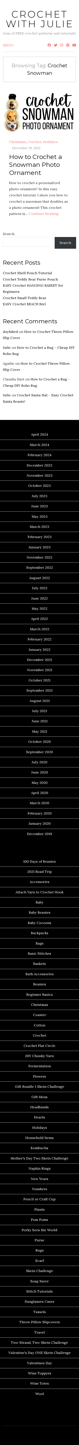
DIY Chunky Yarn (39, 1056)
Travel (39, 1332)
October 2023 (39, 485)
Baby (40, 902)
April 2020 (39, 793)
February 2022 (39, 639)
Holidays (50, 142)
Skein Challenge (39, 1271)
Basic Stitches (39, 953)
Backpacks (39, 933)
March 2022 (39, 629)
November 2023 (40, 475)
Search (8, 234)
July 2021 (39, 711)
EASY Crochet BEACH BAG (24, 304)
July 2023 (39, 496)
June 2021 (40, 721)
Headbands (39, 1107)
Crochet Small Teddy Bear (24, 298)
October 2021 (39, 680)
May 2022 (39, 608)
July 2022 (39, 588)
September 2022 (39, 567)
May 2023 (40, 516)
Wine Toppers (39, 1373)
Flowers (39, 1076)
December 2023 (39, 465)
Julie (7, 347)
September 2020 (39, 752)
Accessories (39, 882)
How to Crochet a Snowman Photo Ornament (35, 164)
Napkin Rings (40, 1168)
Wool (39, 1394)
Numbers (39, 1189)
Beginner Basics (39, 994)
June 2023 (39, 506)
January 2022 (39, 649)
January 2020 (40, 823)
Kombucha (39, 1148)
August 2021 (40, 701)
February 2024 (40, 455)
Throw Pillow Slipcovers (39, 1322)
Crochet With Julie (39, 19)
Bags (40, 943)
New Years (39, 1179)
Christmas (17, 142)
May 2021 (39, 731)
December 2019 (39, 834)
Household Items (39, 1138)
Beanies (39, 984)
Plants (39, 1209)
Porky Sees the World (39, 1230)
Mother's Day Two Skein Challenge (39, 1158)
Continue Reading (44, 213)
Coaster (39, 1015)
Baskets (39, 963)
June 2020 (39, 772)
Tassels (39, 1312)
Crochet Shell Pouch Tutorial (27, 273)
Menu (8, 45)
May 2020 (40, 782)
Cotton (39, 1025)
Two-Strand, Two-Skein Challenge (39, 1342)
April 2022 (39, 618)
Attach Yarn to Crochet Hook (39, 892)
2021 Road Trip (39, 871)
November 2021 (39, 670)
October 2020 (39, 741)
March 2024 (39, 445)
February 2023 (40, 537)
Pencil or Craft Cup (39, 1199)
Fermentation (39, 1066)
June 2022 (39, 598)
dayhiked (10, 331)
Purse (39, 1240)
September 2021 (39, 690)
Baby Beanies (39, 912)
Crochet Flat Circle (39, 1045)
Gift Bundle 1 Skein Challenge (39, 1086)
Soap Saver (39, 1281)
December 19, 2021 (26, 148)
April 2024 (39, 434)
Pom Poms (39, 1219)
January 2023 (40, 547)
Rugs (39, 1250)
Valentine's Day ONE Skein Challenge (39, 1352)
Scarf (39, 1260)
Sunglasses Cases (39, 1301)
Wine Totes (39, 1383)
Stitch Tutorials (39, 1291)
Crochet (34, 142)
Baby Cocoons (39, 923)
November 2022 (39, 557)
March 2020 (39, 803)
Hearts (39, 1117)
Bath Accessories (40, 974)
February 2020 (40, 813)
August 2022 (39, 578)
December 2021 (39, 659)
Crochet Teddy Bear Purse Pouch (30, 279)
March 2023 (39, 526)
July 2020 (39, 762)
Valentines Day (39, 1363)
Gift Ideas (39, 1097)
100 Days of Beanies (39, 861)
